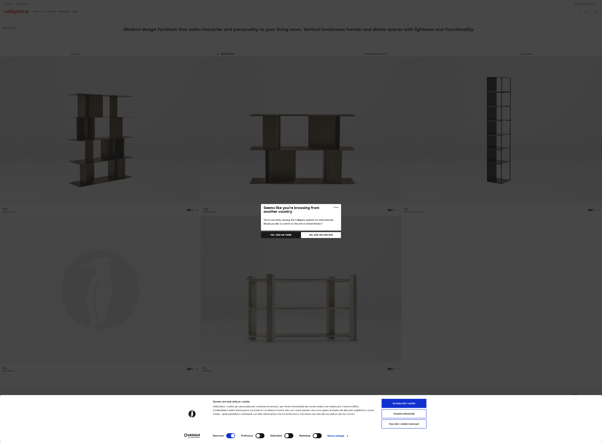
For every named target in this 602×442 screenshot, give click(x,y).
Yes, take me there (280, 234)
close (335, 207)
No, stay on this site (321, 234)
